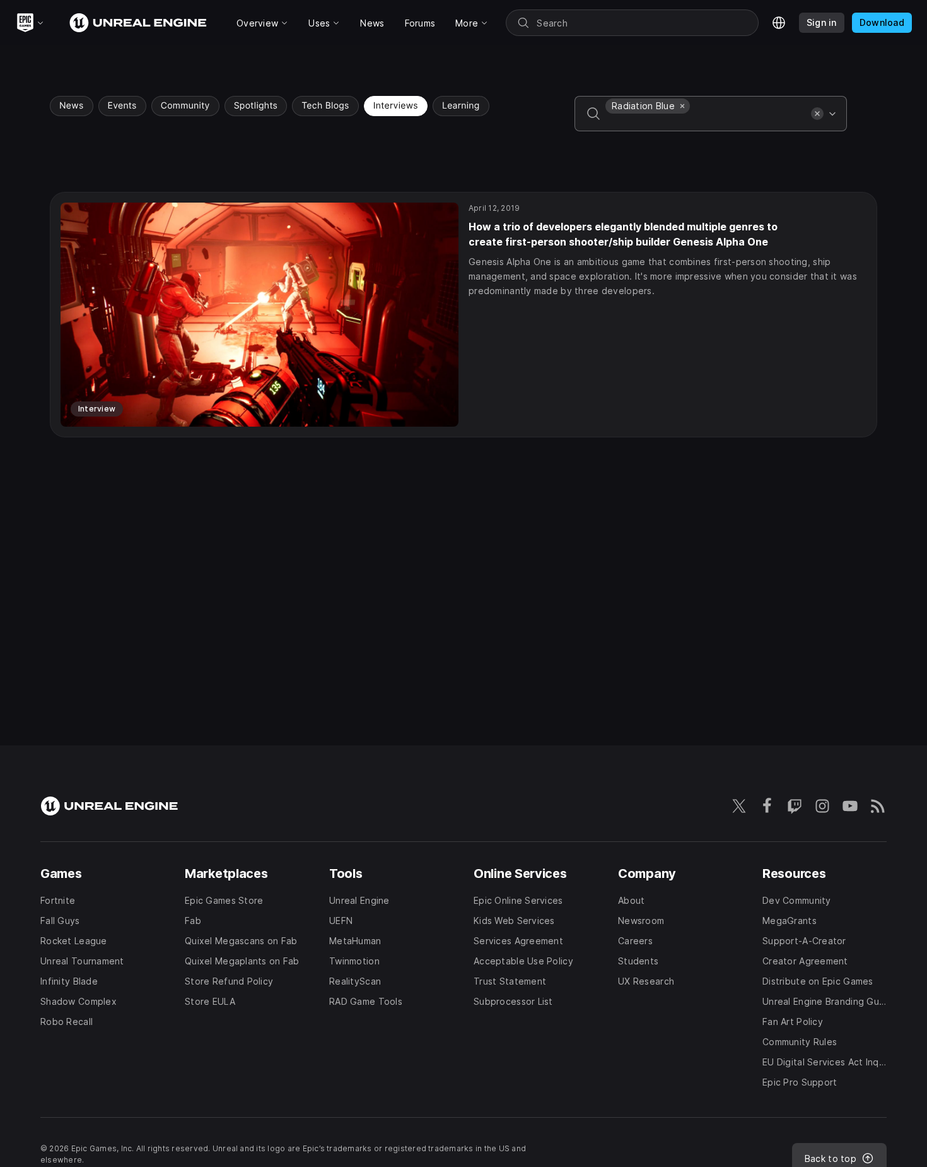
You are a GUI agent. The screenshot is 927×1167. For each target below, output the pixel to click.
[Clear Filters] (817, 113)
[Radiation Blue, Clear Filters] (682, 106)
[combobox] (705, 122)
